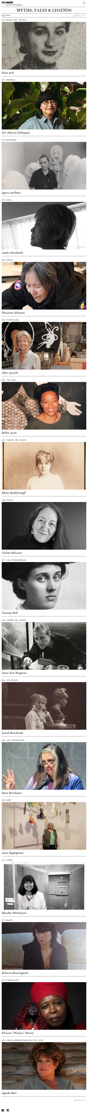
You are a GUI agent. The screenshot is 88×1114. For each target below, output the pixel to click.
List (3, 15)
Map (8, 15)
